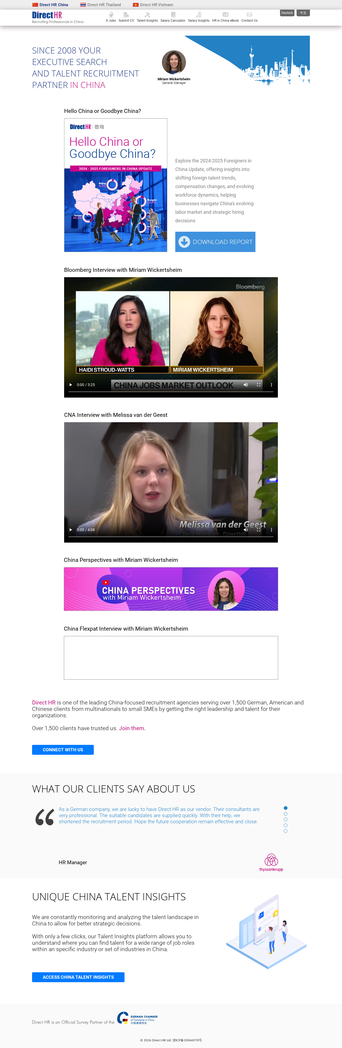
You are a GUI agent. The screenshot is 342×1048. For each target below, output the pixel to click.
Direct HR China (54, 4)
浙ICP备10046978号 (187, 1040)
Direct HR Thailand (104, 4)
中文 (303, 13)
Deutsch (287, 13)
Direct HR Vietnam (156, 4)
